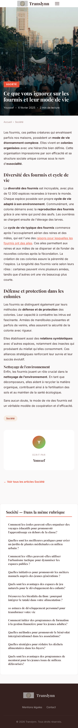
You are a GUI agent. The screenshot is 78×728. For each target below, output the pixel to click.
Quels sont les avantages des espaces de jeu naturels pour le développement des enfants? (36, 586)
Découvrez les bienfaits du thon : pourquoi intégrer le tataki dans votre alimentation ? (35, 598)
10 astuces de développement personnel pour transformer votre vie (36, 610)
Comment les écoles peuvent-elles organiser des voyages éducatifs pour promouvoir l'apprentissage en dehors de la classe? (39, 528)
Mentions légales (32, 707)
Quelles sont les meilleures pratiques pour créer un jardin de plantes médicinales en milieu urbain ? (39, 544)
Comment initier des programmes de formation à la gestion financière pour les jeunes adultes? (38, 622)
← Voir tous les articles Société (24, 481)
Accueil (8, 121)
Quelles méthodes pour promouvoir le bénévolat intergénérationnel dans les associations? (39, 634)
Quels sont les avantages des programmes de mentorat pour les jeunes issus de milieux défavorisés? (36, 660)
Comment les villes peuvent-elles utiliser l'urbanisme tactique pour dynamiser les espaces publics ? (34, 560)
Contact (51, 707)
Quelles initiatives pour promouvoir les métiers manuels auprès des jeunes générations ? (38, 574)
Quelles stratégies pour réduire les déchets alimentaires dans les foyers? (35, 646)
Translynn (39, 3)
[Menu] (57, 4)
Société (11, 84)
